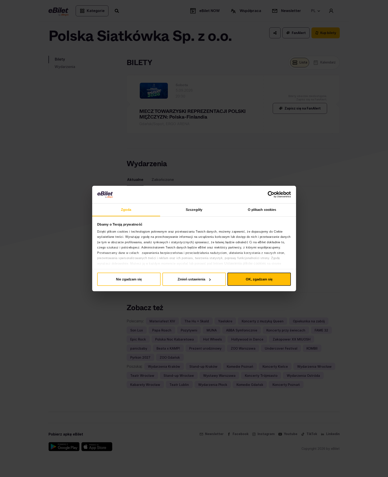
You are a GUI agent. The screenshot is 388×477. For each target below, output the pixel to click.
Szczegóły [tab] (194, 209)
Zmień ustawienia (191, 279)
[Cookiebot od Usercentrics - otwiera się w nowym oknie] (271, 194)
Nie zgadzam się (129, 279)
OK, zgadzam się (259, 279)
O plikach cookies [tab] (262, 209)
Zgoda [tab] (126, 209)
